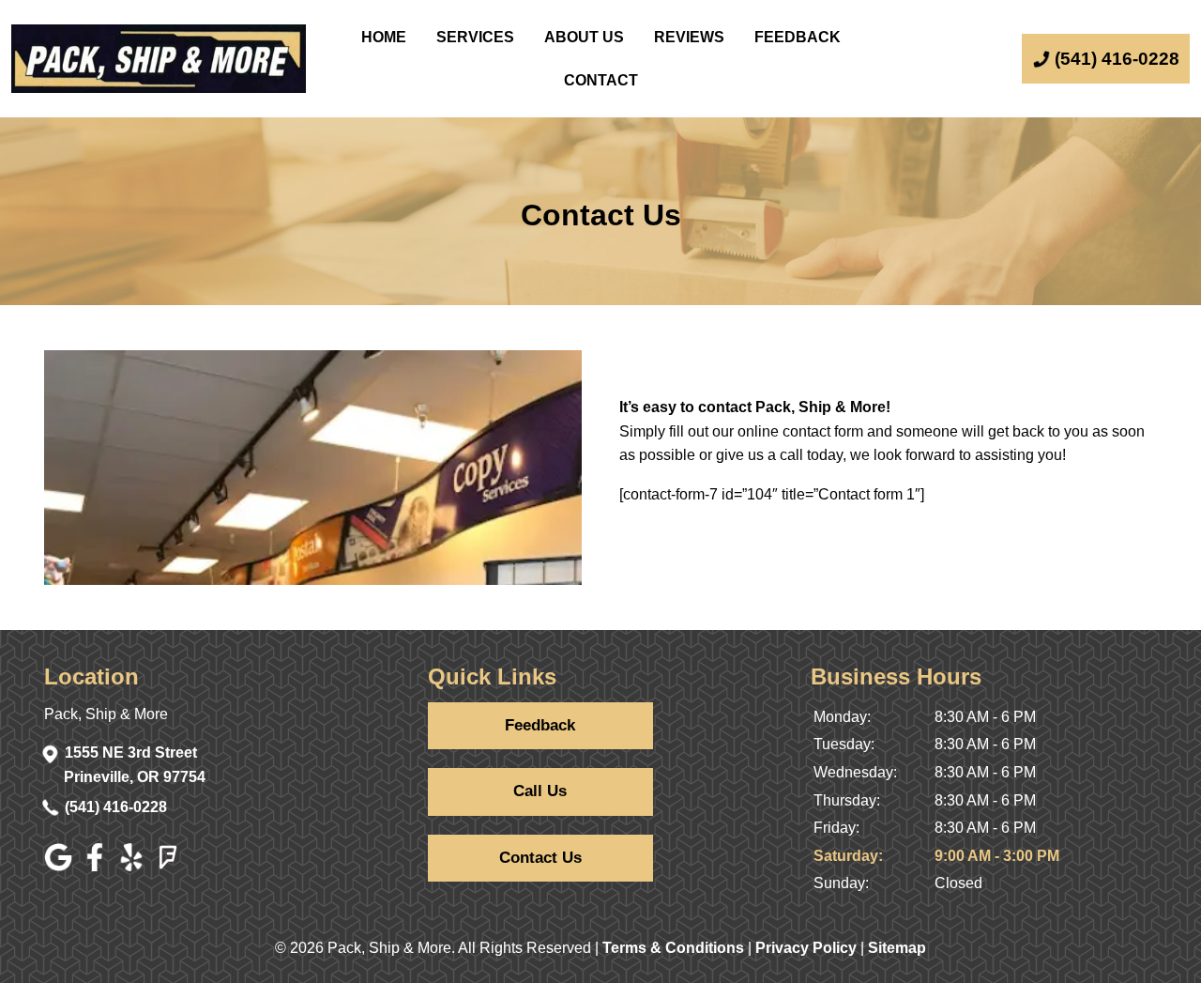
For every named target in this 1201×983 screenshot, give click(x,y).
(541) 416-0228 (116, 807)
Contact (601, 80)
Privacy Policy (806, 948)
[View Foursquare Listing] (170, 866)
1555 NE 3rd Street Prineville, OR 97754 (134, 765)
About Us (584, 37)
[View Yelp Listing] (133, 866)
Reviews (689, 37)
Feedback (797, 37)
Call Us (540, 791)
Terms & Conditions (673, 948)
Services (475, 37)
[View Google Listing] (60, 866)
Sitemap (897, 948)
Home (383, 37)
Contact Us (540, 858)
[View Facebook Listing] (97, 866)
